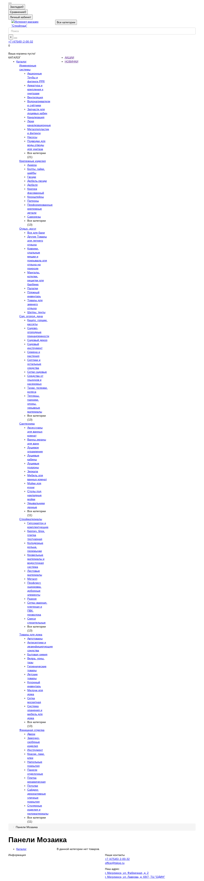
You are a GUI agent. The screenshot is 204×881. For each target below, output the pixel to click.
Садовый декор (37, 340)
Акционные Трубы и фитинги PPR (36, 77)
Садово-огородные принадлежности (38, 332)
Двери (31, 734)
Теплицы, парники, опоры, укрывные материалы (34, 403)
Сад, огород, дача (31, 316)
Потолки (32, 785)
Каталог (21, 61)
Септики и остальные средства (34, 363)
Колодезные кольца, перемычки (35, 547)
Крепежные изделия (32, 161)
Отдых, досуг (27, 228)
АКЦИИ (69, 57)
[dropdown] (10, 3)
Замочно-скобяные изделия (33, 741)
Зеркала (32, 471)
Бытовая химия (37, 654)
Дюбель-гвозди (37, 180)
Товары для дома (30, 634)
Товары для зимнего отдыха (35, 304)
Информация (17, 855)
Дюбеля (32, 184)
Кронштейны (35, 196)
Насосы (32, 137)
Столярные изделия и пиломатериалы (37, 809)
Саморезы (34, 216)
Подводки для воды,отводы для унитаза (36, 145)
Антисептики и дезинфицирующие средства (40, 646)
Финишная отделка (31, 730)
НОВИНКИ (71, 61)
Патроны (33, 200)
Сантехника (27, 423)
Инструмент (35, 749)
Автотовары (35, 638)
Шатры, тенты (36, 312)
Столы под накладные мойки (34, 495)
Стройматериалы (30, 519)
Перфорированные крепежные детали (40, 208)
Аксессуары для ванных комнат (35, 431)
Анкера (32, 165)
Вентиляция (35, 97)
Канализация (35, 117)
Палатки (32, 288)
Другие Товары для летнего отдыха (37, 240)
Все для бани (36, 232)
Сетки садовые (37, 371)
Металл (32, 578)
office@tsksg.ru (115, 862)
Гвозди (31, 176)
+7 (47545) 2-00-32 (20, 41)
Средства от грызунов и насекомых (35, 379)
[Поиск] (15, 38)
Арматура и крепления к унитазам (35, 89)
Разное (32, 598)
